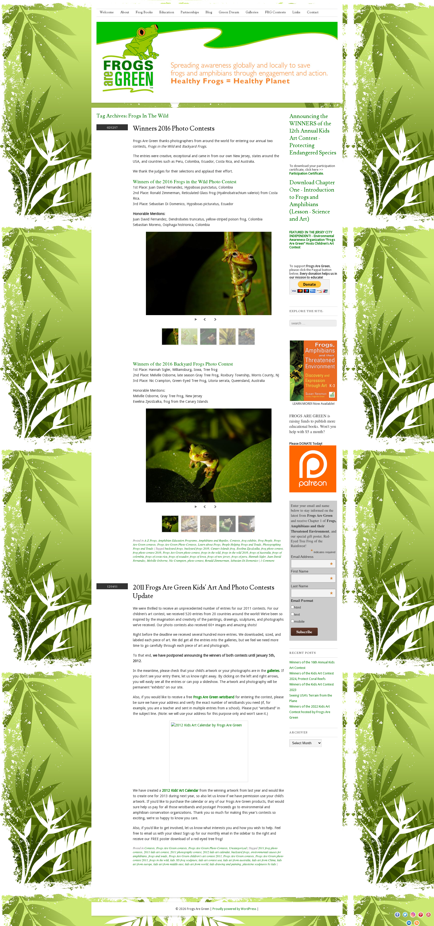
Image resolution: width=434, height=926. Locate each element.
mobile (299, 621)
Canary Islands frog (223, 548)
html (297, 607)
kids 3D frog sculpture (183, 860)
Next (215, 319)
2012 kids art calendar (216, 852)
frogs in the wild (211, 552)
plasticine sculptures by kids (259, 864)
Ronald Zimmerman (217, 560)
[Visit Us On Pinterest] (420, 917)
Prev (205, 319)
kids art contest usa (210, 860)
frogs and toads (157, 856)
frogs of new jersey (218, 556)
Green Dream (229, 12)
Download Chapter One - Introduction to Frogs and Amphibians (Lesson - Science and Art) (312, 201)
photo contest (195, 560)
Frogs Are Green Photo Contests (176, 544)
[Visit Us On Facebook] (397, 917)
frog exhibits (249, 540)
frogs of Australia (260, 552)
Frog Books (144, 12)
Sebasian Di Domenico (244, 560)
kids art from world (196, 864)
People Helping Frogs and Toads (241, 544)
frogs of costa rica (156, 556)
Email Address (312, 557)
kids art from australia (236, 860)
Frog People (265, 540)
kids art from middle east (168, 864)
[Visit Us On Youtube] (428, 917)
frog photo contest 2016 (147, 552)
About (124, 12)
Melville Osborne (157, 560)
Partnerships (190, 12)
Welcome (107, 12)
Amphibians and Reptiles (213, 540)
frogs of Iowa (198, 556)
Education (166, 12)
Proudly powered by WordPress (234, 909)
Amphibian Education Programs (177, 540)
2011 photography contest (185, 852)
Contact (312, 12)
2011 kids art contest (156, 852)
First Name (312, 571)
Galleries (252, 12)
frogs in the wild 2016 (235, 552)
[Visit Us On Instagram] (413, 917)
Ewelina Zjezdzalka (248, 548)
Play (196, 319)
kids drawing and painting (225, 864)
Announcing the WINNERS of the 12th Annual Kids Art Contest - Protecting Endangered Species (312, 134)
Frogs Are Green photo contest (181, 552)
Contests (235, 540)
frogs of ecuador (178, 556)
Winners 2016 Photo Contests (173, 128)
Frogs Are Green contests (171, 848)
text (297, 614)
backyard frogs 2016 (196, 548)
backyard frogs (174, 548)
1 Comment (267, 560)
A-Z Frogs (150, 540)
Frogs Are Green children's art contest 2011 (195, 856)
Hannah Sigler (257, 556)
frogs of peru (239, 556)
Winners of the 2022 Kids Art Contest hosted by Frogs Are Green (309, 712)
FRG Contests (275, 12)
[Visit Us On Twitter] (405, 917)
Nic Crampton (177, 560)
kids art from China (264, 860)
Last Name (312, 586)
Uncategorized (238, 848)
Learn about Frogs (209, 544)
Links (296, 12)
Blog (208, 12)
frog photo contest (272, 548)
